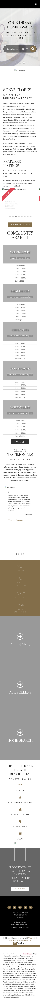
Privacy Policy (32, 938)
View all (20, 442)
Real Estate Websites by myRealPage (20, 940)
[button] (20, 224)
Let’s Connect (20, 889)
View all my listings (20, 225)
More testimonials (15, 520)
